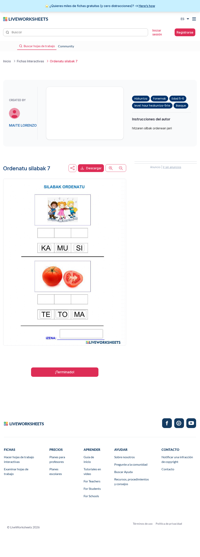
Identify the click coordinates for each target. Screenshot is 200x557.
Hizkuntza (140, 99)
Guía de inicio (89, 459)
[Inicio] (25, 19)
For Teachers (92, 481)
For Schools (91, 496)
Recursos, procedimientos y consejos (131, 481)
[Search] (7, 32)
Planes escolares (55, 471)
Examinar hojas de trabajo (16, 471)
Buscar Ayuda (123, 472)
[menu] (194, 19)
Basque (181, 106)
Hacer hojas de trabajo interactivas (19, 459)
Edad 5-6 (178, 99)
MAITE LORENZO (23, 125)
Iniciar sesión (157, 32)
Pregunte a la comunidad (130, 464)
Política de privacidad (169, 523)
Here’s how (147, 6)
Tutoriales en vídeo (92, 471)
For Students (92, 488)
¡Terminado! (64, 372)
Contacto (168, 469)
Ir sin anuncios (172, 167)
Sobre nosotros (124, 457)
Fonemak (159, 99)
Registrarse (185, 32)
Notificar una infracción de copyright (177, 459)
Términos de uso (143, 523)
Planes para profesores (57, 459)
